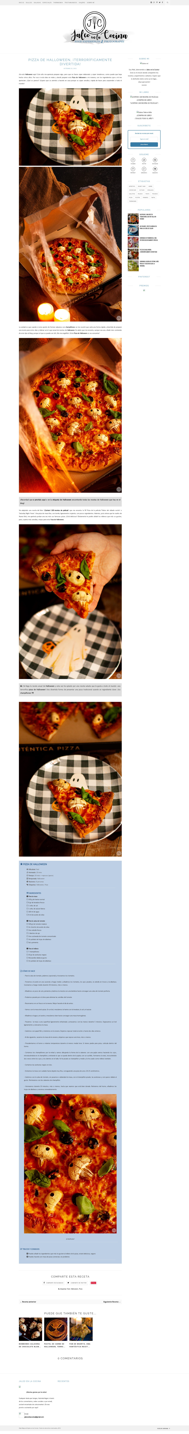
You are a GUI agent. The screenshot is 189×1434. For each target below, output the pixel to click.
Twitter (144, 163)
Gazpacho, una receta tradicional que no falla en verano (148, 216)
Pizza (80, 1289)
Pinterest (133, 172)
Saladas (37, 3)
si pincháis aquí (39, 500)
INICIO (21, 3)
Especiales (47, 3)
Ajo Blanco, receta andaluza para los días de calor (148, 227)
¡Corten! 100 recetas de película (56, 510)
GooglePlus (144, 172)
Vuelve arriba (163, 1428)
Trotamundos (71, 3)
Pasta (147, 194)
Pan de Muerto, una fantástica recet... (79, 1345)
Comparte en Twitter (79, 1283)
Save (94, 1283)
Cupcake (141, 190)
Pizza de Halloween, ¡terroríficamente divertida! (148, 251)
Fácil (68, 1289)
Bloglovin (155, 172)
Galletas (132, 194)
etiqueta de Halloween (61, 500)
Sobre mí (90, 3)
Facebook (133, 163)
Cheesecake (132, 190)
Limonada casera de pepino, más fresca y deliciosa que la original (149, 263)
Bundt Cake (141, 186)
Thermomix (58, 3)
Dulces (29, 3)
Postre (137, 197)
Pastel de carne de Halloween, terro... (54, 1345)
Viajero (82, 3)
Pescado (155, 194)
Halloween (74, 1289)
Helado (140, 194)
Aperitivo (132, 186)
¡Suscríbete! (144, 144)
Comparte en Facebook (54, 1283)
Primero (145, 197)
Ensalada (150, 190)
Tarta (153, 197)
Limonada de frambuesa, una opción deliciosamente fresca (149, 239)
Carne (150, 186)
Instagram (155, 163)
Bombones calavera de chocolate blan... (30, 1345)
